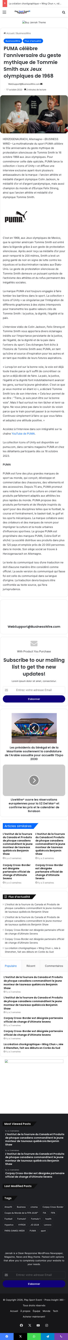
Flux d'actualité (33, 41)
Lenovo (47, 1224)
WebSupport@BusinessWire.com (24, 84)
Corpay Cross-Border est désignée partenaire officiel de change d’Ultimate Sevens (17, 871)
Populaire (11, 966)
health (48, 1218)
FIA (44, 1213)
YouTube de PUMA (23, 433)
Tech (55, 1311)
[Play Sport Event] (23, 12)
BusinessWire (23, 33)
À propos (25, 1311)
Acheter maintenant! (34, 1316)
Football (8, 1218)
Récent (31, 966)
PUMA (33, 1230)
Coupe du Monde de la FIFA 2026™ (21, 1213)
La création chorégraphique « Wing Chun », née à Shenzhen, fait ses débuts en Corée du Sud (33, 1046)
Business (21, 1207)
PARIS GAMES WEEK (15, 1230)
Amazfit (8, 1207)
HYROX (22, 1224)
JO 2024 (35, 1224)
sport (43, 1230)
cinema (34, 1207)
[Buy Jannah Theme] (34, 22)
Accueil (10, 33)
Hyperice (9, 1224)
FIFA (53, 1213)
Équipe (36, 1311)
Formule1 (21, 1218)
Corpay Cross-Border (53, 1207)
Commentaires (54, 966)
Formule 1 (35, 1218)
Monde (46, 1311)
